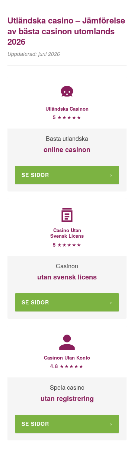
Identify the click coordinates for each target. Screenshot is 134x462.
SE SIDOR (67, 174)
